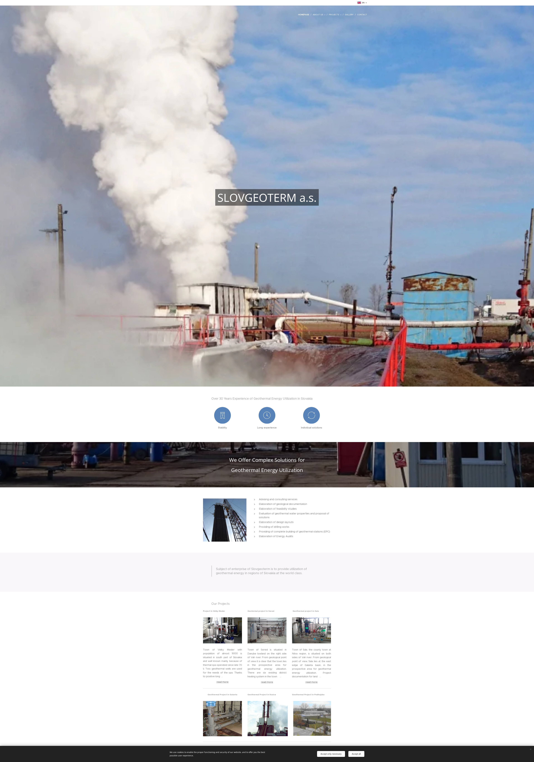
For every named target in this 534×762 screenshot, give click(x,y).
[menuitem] (304, 14)
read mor (222, 681)
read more (267, 682)
